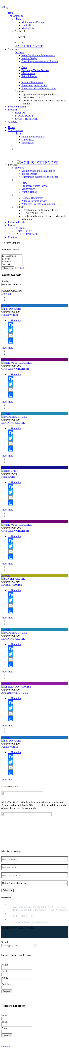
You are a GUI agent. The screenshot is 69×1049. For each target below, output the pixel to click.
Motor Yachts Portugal (33, 136)
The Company (15, 130)
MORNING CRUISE (13, 422)
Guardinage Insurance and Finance (39, 176)
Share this (15, 320)
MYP (20, 133)
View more (7, 347)
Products (12, 225)
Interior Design (29, 173)
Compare (6, 1046)
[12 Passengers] (12, 256)
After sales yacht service (34, 201)
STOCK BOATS (24, 231)
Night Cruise (8, 476)
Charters (12, 237)
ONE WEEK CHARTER (15, 368)
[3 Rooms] (12, 259)
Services (19, 167)
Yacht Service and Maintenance (38, 170)
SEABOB (20, 228)
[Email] (38, 335)
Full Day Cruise (9, 314)
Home (11, 127)
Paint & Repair (29, 191)
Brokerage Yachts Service (35, 185)
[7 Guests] (12, 261)
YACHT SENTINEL (26, 234)
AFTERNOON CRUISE (14, 692)
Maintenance (28, 188)
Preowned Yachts (17, 222)
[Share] (38, 341)
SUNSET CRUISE (11, 584)
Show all (6, 293)
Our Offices (27, 139)
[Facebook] (38, 324)
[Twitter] (38, 330)
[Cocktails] (12, 264)
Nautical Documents (32, 197)
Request (7, 991)
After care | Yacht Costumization (38, 204)
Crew (24, 182)
